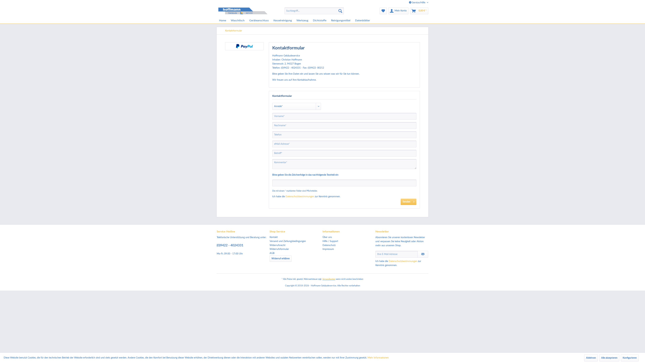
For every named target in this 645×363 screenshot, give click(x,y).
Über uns (327, 237)
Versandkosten (328, 279)
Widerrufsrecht (277, 245)
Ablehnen (591, 358)
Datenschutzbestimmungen (300, 196)
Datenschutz (329, 245)
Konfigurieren (630, 358)
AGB (272, 253)
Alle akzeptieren (609, 358)
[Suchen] (340, 11)
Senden (406, 202)
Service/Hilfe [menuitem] (418, 3)
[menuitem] (314, 11)
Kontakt (274, 237)
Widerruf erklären (280, 258)
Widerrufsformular (279, 249)
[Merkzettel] (383, 11)
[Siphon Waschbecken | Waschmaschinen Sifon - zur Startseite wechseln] (243, 12)
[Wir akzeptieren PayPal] (244, 46)
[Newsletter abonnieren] (423, 254)
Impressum (328, 249)
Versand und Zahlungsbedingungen (288, 241)
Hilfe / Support (330, 241)
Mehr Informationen (378, 358)
